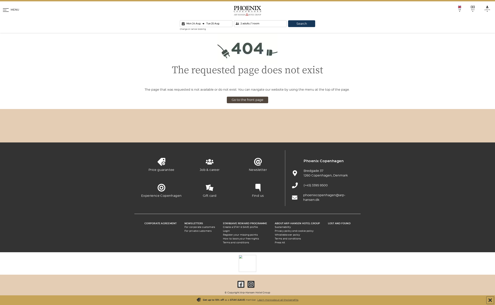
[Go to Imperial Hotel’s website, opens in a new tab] (205, 132)
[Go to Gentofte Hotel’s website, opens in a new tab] (290, 132)
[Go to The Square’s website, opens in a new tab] (226, 132)
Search (301, 23)
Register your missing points (240, 235)
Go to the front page (247, 99)
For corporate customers (199, 227)
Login (226, 231)
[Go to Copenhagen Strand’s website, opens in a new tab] (183, 132)
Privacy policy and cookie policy (294, 231)
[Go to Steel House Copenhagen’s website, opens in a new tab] (332, 132)
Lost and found (339, 223)
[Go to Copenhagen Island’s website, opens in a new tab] (269, 132)
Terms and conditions (236, 242)
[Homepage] (247, 11)
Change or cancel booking (193, 29)
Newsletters (193, 223)
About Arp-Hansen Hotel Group (297, 223)
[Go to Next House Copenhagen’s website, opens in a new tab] (354, 132)
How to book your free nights (241, 239)
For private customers (198, 231)
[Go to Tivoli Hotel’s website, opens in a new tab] (247, 132)
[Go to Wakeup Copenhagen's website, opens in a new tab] (311, 132)
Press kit (280, 242)
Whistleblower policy (287, 235)
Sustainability (283, 227)
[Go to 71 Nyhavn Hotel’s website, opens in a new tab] (162, 132)
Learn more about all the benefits (277, 300)
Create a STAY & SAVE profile (240, 227)
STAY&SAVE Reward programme (245, 223)
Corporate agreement (160, 223)
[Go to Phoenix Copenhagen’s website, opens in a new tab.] (141, 132)
